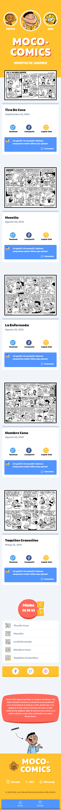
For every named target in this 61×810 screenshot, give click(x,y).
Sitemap (49, 782)
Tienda (15, 782)
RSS (31, 782)
